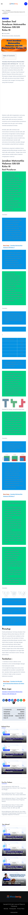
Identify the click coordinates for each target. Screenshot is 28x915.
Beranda (6, 908)
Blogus (21, 904)
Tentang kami (12, 908)
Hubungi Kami (14, 912)
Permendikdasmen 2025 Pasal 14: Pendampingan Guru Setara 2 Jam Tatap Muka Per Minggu (13, 738)
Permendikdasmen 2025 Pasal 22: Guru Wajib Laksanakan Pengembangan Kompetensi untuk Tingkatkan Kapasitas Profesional (14, 813)
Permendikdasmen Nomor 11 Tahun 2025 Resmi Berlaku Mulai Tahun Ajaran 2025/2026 (13, 754)
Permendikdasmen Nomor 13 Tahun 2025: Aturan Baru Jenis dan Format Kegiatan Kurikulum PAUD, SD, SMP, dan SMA (12, 806)
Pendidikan (5, 18)
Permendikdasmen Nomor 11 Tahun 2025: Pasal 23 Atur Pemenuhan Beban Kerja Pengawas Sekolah (13, 770)
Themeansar (14, 906)
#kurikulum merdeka (8, 35)
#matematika (17, 35)
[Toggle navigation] (2, 4)
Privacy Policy (20, 908)
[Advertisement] (14, 99)
